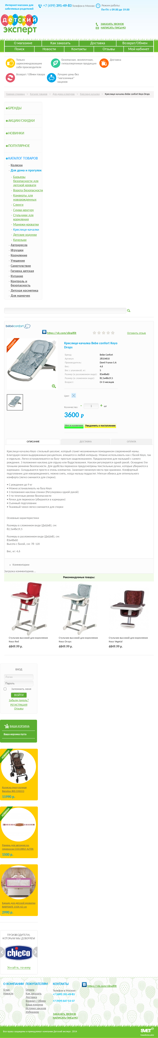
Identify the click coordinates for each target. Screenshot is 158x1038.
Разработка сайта (147, 1035)
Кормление (19, 255)
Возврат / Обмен (36, 1001)
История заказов (36, 1008)
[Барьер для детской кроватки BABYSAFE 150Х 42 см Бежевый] (18, 882)
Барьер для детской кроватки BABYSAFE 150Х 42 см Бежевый (18, 907)
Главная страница (15, 94)
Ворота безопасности (28, 190)
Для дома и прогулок (64, 94)
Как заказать (60, 43)
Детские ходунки (25, 235)
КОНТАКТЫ (61, 984)
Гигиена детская (22, 271)
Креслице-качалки (90, 94)
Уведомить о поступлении (100, 425)
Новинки (16, 133)
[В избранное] (54, 342)
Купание (17, 276)
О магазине (23, 43)
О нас (6, 990)
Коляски (17, 165)
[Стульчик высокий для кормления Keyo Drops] (79, 609)
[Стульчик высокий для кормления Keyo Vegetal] (129, 609)
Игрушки (17, 250)
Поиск (19, 49)
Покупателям (37, 984)
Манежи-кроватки (26, 224)
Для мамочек (20, 296)
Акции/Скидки (21, 121)
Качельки (20, 240)
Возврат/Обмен (135, 43)
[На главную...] (19, 33)
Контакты (78, 49)
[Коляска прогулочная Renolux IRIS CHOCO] (18, 767)
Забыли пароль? (19, 700)
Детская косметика (24, 290)
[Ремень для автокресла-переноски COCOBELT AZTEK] (18, 825)
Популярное (19, 146)
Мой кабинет (138, 49)
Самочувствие (21, 266)
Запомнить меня (21, 689)
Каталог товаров (38, 94)
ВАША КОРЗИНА (19, 726)
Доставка (97, 43)
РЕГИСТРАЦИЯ (18, 705)
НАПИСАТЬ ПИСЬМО (65, 1017)
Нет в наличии (74, 425)
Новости (49, 49)
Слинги (18, 205)
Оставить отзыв (136, 333)
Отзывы (109, 49)
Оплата (30, 990)
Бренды (15, 108)
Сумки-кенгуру (23, 210)
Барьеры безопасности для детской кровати (25, 181)
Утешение (18, 261)
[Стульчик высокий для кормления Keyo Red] (29, 609)
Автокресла (19, 245)
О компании (13, 984)
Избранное (32, 1012)
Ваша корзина (34, 1004)
